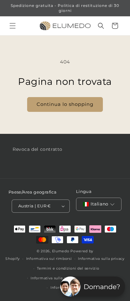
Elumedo (60, 251)
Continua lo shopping (65, 104)
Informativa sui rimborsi (49, 258)
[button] (13, 26)
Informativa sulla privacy (101, 258)
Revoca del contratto (37, 149)
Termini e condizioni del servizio (68, 268)
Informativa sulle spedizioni (57, 278)
